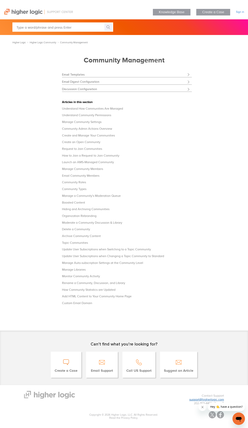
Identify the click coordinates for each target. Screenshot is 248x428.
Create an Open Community (81, 142)
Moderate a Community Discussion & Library (92, 223)
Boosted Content (73, 203)
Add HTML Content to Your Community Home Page (97, 296)
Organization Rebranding (79, 216)
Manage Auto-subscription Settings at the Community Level (102, 263)
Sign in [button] (240, 12)
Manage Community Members (82, 169)
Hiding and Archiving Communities (85, 209)
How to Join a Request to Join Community (90, 156)
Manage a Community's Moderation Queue (91, 196)
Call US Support (139, 371)
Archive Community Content (81, 236)
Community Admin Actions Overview (87, 129)
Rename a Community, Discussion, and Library (93, 283)
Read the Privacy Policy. (123, 417)
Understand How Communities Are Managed (92, 109)
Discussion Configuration (79, 89)
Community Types (74, 189)
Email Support (102, 371)
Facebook (220, 414)
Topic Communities (75, 243)
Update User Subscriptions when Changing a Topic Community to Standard (113, 256)
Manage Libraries (74, 270)
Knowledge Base (171, 12)
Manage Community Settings (82, 122)
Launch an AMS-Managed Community (88, 162)
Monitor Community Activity (81, 276)
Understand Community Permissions (86, 115)
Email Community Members (80, 176)
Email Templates (73, 74)
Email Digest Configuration (80, 81)
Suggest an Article (178, 371)
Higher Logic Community (43, 42)
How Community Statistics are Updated (88, 290)
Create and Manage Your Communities (88, 135)
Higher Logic (19, 42)
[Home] (36, 14)
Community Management (74, 42)
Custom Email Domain (77, 303)
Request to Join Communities (82, 149)
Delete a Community (76, 229)
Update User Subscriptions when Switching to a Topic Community (106, 249)
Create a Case (213, 12)
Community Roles (74, 182)
